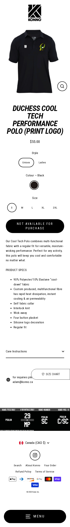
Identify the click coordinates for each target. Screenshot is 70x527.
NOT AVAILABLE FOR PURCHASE (35, 226)
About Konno (32, 465)
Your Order (50, 465)
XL (43, 207)
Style (35, 153)
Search (18, 465)
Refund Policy (23, 471)
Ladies (42, 162)
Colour (35, 175)
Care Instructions (16, 351)
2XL (55, 207)
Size (35, 198)
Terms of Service (44, 471)
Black (34, 185)
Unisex (26, 162)
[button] (50, 374)
